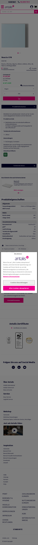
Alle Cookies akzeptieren (19, 288)
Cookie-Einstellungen (19, 282)
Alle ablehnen (18, 253)
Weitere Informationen (11, 276)
